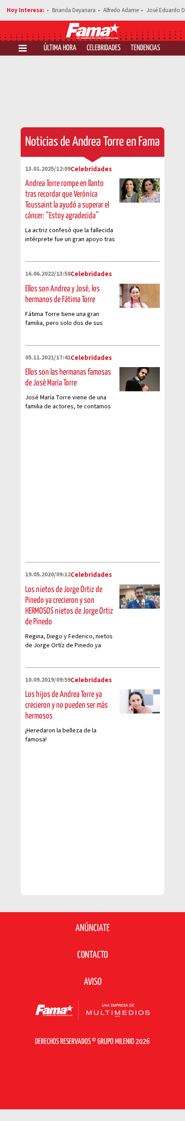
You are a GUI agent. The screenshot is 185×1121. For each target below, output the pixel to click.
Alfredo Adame (121, 10)
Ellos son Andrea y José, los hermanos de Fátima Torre (62, 294)
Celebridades (103, 48)
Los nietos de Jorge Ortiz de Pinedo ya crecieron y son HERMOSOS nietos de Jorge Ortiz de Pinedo (69, 605)
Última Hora (60, 48)
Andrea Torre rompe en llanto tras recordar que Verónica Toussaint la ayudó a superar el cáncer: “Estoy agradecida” (67, 199)
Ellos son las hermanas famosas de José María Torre (68, 377)
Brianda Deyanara (74, 10)
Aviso (92, 982)
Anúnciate (92, 928)
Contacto (92, 955)
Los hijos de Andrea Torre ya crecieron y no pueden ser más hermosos (66, 705)
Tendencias (145, 48)
